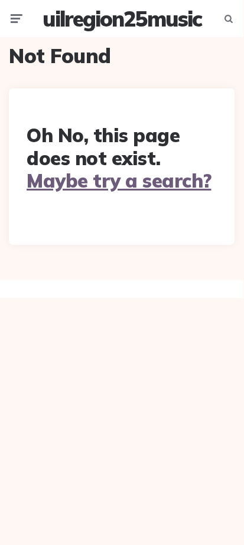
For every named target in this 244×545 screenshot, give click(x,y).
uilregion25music (122, 18)
